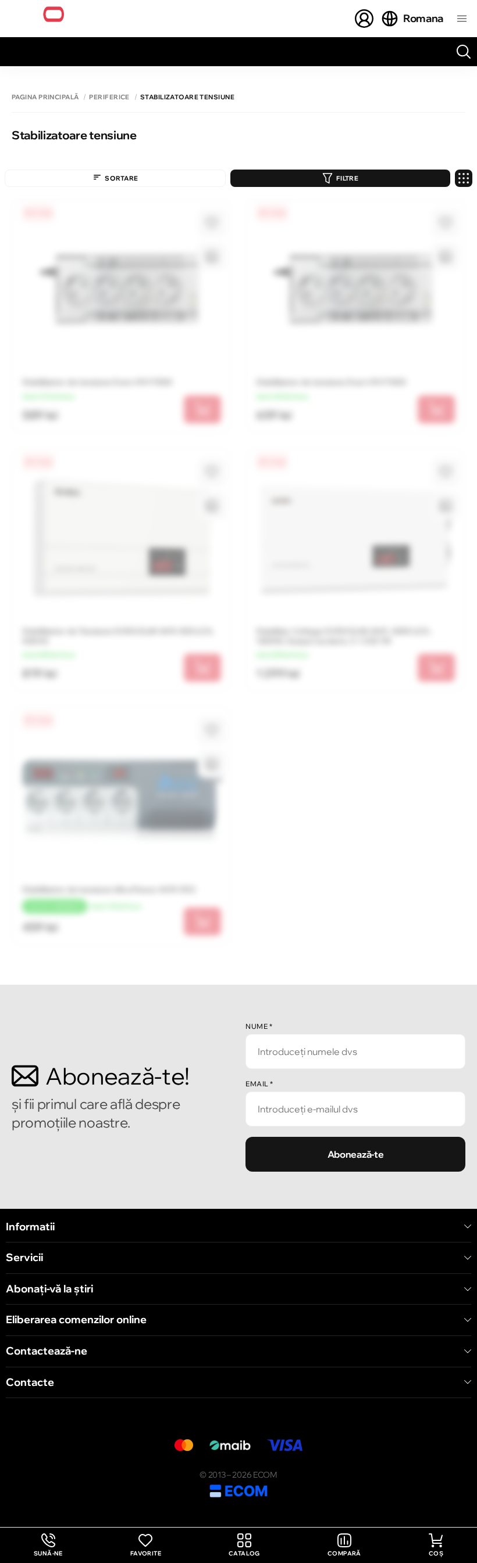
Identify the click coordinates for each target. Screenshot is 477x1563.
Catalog (244, 1553)
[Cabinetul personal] (364, 18)
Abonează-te (355, 1154)
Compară (344, 1553)
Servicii (24, 1257)
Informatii (30, 1226)
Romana (423, 18)
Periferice (109, 97)
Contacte (30, 1382)
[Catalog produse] (462, 19)
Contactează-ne (46, 1351)
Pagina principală (45, 97)
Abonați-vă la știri (49, 1289)
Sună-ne (48, 1545)
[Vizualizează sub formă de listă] (463, 178)
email (259, 1083)
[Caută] (464, 52)
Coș (436, 1553)
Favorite (145, 1553)
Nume (258, 1026)
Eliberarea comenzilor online (76, 1319)
